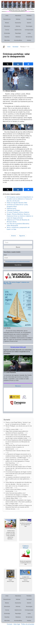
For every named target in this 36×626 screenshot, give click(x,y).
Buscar (18, 247)
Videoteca (18, 36)
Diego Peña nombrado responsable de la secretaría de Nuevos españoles (17, 432)
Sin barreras (29, 36)
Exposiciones (6, 19)
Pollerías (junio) (11, 208)
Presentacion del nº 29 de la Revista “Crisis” (18, 451)
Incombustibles (18, 40)
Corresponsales (29, 29)
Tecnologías (29, 26)
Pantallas (29, 15)
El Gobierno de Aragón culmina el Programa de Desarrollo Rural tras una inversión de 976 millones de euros (19, 507)
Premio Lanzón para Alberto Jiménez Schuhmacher (16, 490)
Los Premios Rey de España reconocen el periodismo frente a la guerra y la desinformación (17, 447)
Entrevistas (7, 33)
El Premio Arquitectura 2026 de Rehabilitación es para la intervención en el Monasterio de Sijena (18, 441)
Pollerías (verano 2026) (14, 429)
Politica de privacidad (27, 624)
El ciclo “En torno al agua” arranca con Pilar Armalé (16, 283)
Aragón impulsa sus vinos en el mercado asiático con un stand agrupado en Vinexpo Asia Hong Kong (18, 461)
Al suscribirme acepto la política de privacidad (18, 261)
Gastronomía (18, 29)
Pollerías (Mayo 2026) (14, 498)
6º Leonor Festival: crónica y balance (18, 212)
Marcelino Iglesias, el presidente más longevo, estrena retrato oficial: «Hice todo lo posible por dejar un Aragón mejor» (19, 501)
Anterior (13, 236)
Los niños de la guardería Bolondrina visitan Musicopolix (18, 224)
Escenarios (18, 22)
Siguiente (22, 236)
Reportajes (18, 33)
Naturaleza (18, 15)
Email (5, 255)
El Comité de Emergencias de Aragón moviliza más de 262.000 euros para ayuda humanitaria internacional (18, 473)
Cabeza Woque (26, 546)
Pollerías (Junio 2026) (14, 465)
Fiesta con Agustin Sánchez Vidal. (17, 203)
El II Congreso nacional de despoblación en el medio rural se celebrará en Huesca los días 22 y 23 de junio (20, 199)
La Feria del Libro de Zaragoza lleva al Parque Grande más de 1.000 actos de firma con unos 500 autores (18, 468)
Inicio (7, 15)
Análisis (29, 40)
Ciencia (7, 29)
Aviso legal (17, 624)
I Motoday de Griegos (13, 210)
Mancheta (7, 40)
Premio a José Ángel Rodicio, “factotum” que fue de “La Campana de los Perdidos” (18, 423)
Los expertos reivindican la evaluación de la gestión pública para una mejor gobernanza (18, 478)
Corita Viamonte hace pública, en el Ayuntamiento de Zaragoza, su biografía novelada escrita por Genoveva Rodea (18, 494)
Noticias (18, 19)
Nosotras (7, 36)
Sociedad (29, 19)
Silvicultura (7, 26)
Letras (29, 33)
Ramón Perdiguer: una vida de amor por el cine (19, 426)
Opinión (29, 22)
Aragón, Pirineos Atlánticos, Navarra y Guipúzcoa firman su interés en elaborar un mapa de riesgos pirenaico (20, 216)
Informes (18, 26)
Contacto (9, 624)
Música (7, 22)
